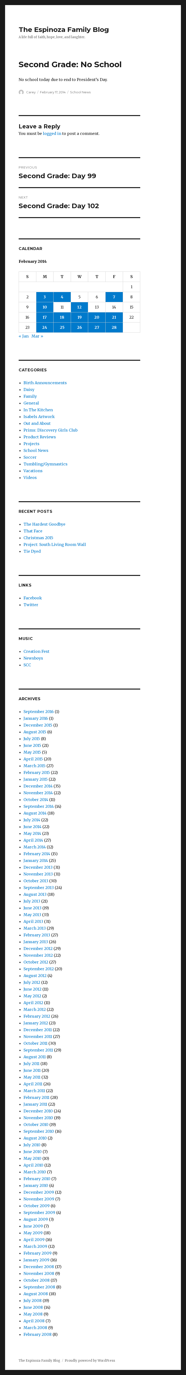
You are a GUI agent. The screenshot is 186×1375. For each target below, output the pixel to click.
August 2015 (34, 731)
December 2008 (38, 1266)
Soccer (30, 457)
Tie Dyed (32, 551)
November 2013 (38, 874)
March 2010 (34, 1171)
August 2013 (34, 894)
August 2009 (35, 1219)
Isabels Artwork (39, 416)
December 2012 (38, 948)
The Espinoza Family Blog (64, 29)
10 (45, 307)
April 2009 (34, 1239)
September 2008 (39, 1287)
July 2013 (31, 901)
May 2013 (32, 914)
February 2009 (37, 1253)
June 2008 (33, 1307)
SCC (27, 664)
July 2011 (31, 1063)
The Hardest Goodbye (44, 524)
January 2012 (35, 1023)
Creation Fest (36, 651)
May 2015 (32, 752)
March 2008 (35, 1327)
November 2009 (38, 1199)
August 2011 (34, 1056)
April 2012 (33, 1002)
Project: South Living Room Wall (54, 544)
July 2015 (31, 738)
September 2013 (38, 887)
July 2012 (31, 982)
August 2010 (35, 1138)
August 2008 (35, 1293)
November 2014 (38, 792)
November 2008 (38, 1273)
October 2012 (35, 962)
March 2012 (34, 1009)
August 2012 (34, 975)
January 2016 (35, 718)
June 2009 (33, 1226)
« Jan (24, 336)
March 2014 (34, 847)
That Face (32, 531)
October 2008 (36, 1280)
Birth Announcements (45, 382)
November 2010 (38, 1117)
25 (62, 327)
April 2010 (33, 1165)
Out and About (37, 423)
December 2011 (37, 1029)
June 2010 (32, 1151)
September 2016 (38, 711)
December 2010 (38, 1111)
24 (44, 327)
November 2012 (38, 955)
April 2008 (34, 1320)
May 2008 (33, 1314)
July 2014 (31, 819)
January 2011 (35, 1104)
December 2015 (37, 725)
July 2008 (32, 1300)
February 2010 (36, 1178)
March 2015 (34, 765)
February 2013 (36, 935)
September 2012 (38, 968)
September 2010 (38, 1131)
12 (79, 307)
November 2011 (37, 1036)
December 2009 (38, 1192)
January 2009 (36, 1259)
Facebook (32, 598)
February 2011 (36, 1097)
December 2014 (38, 786)
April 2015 (33, 759)
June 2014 (32, 826)
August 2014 (34, 813)
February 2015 (36, 772)
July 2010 (31, 1144)
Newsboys (33, 658)
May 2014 (32, 833)
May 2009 (33, 1232)
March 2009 (35, 1246)
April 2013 (33, 921)
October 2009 (36, 1205)
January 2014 (35, 860)
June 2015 (32, 745)
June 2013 (32, 907)
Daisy (28, 389)
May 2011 (31, 1077)
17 (45, 317)
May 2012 (32, 995)
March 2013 (34, 928)
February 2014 (36, 853)
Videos (30, 477)
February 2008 (37, 1334)
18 (62, 317)
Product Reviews (39, 436)
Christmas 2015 (38, 537)
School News (80, 92)
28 (114, 327)
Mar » (37, 336)
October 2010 (35, 1124)
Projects (31, 443)
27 (96, 327)
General (31, 403)
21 (114, 317)
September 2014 (38, 806)
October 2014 (35, 799)
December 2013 (38, 867)
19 (80, 317)
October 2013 (35, 880)
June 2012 (32, 989)
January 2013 (35, 941)
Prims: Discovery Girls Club (50, 430)
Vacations (33, 470)
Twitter (30, 604)
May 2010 (32, 1158)
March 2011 (34, 1090)
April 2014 (33, 840)
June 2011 (32, 1070)
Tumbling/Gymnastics (45, 464)
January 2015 (35, 779)
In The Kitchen (38, 409)
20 (96, 317)
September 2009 (39, 1212)
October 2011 (35, 1043)
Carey (31, 92)
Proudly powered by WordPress (90, 1361)
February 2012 (36, 1016)
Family (30, 396)
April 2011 (32, 1083)
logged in (52, 133)
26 (79, 327)
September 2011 (38, 1050)
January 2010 (35, 1185)
